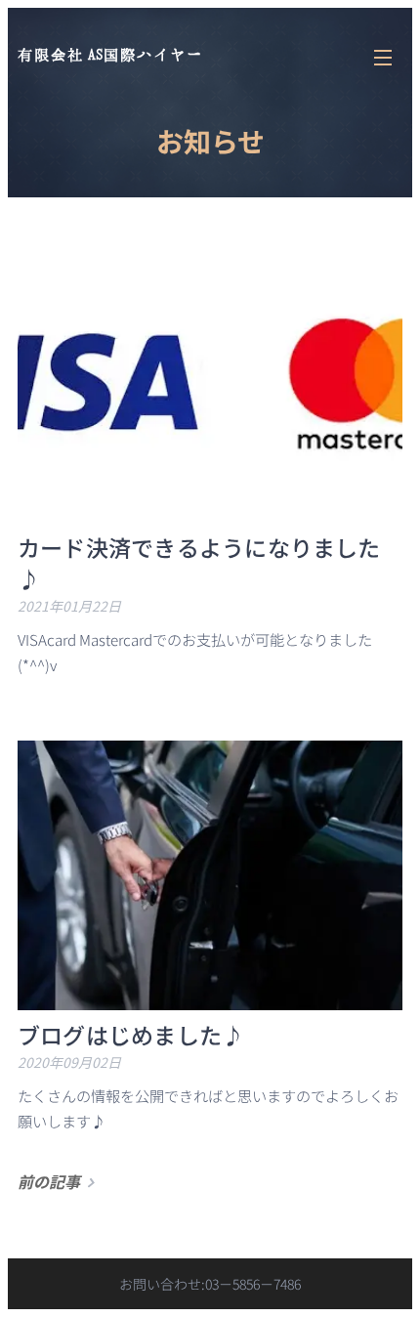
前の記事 (49, 1181)
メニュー (382, 56)
